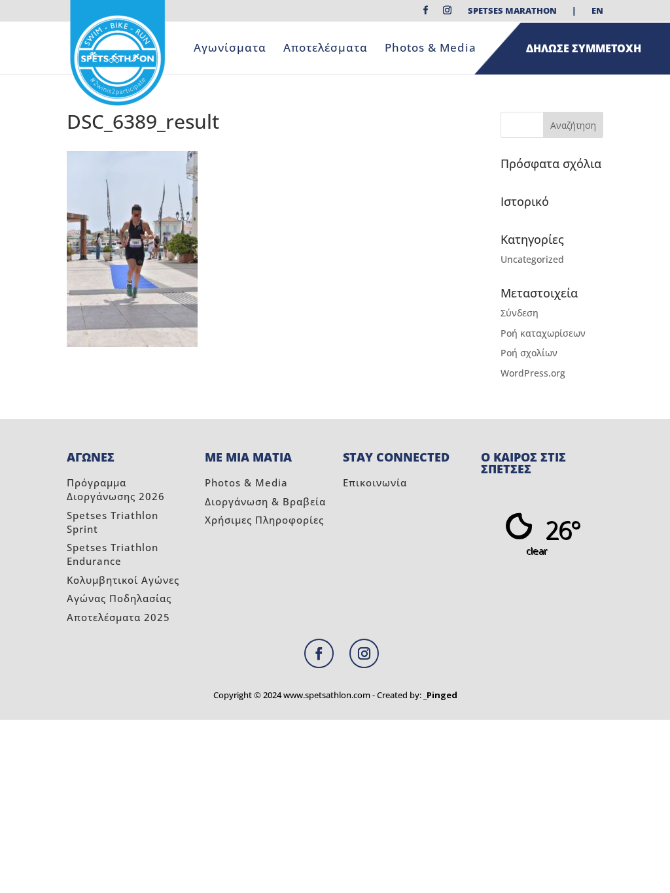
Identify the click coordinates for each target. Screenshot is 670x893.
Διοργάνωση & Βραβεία (265, 501)
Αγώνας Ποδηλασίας (119, 598)
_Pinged (440, 695)
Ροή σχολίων (529, 352)
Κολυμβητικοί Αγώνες (123, 579)
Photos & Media (430, 49)
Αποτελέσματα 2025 (118, 617)
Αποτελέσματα (325, 49)
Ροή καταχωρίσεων (543, 333)
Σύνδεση (519, 313)
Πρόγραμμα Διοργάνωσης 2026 (116, 489)
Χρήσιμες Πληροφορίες (264, 519)
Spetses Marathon (512, 11)
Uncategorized (532, 259)
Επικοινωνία (375, 482)
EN (597, 11)
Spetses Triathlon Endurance (112, 554)
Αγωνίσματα (230, 49)
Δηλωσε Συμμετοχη (583, 48)
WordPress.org (533, 373)
